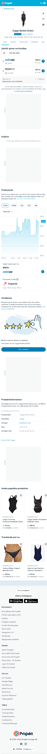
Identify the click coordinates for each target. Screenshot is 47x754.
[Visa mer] (3, 61)
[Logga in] (44, 3)
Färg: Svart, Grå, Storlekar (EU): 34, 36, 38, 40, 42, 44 (24, 37)
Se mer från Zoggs (8, 440)
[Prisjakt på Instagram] (25, 744)
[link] (13, 511)
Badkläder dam (9, 8)
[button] (43, 13)
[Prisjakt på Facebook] (21, 744)
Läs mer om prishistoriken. (26, 199)
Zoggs (21, 419)
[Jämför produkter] (43, 24)
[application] (23, 237)
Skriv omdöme (28, 34)
